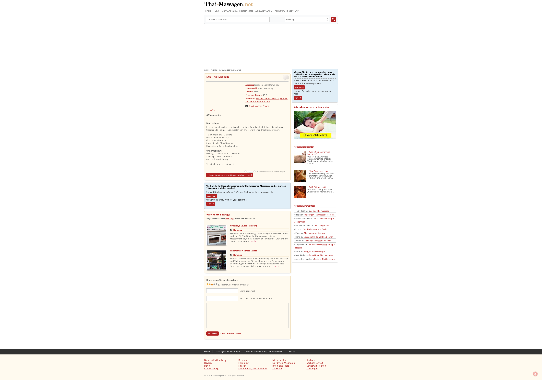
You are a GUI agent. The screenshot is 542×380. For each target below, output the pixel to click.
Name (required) (247, 291)
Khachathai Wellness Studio (243, 250)
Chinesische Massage (287, 11)
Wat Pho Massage (317, 187)
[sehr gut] (216, 284)
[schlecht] (207, 284)
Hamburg (213, 70)
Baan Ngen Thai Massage (321, 255)
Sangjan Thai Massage (314, 251)
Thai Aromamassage (318, 171)
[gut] (214, 284)
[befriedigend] (212, 284)
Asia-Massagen (263, 11)
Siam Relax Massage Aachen (317, 240)
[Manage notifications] (535, 374)
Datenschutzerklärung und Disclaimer (264, 351)
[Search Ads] (333, 19)
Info (216, 11)
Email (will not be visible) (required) (256, 298)
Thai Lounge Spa (321, 225)
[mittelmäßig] (210, 284)
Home (208, 11)
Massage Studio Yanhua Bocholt (318, 237)
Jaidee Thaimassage (319, 211)
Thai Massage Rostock (314, 233)
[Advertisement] (271, 45)
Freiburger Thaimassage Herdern (319, 214)
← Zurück (210, 110)
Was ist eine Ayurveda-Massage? (319, 153)
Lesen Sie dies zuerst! (231, 333)
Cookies (291, 351)
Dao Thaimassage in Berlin (315, 229)
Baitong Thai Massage (324, 259)
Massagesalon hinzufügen (237, 11)
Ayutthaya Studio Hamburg (243, 225)
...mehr (252, 241)
